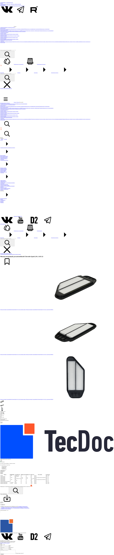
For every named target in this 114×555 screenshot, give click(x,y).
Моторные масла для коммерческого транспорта (32, 106)
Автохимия (2, 118)
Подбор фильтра (39, 64)
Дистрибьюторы (6, 5)
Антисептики (2, 183)
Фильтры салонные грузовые (4, 34)
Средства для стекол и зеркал (43, 41)
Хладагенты (24, 31)
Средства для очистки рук (86, 41)
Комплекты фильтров (9, 117)
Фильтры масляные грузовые (4, 39)
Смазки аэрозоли (3, 41)
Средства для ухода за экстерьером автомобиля (24, 41)
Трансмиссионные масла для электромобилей (46, 30)
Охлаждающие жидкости (11, 31)
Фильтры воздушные (3, 112)
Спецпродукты (14, 41)
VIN (10, 546)
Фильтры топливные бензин (4, 37)
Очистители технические (35, 41)
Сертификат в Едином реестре (22, 506)
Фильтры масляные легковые (13, 39)
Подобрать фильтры (9, 88)
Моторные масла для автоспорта (44, 106)
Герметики (64, 41)
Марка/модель (11, 547)
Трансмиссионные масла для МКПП (17, 30)
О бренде (1, 5)
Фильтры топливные (3, 36)
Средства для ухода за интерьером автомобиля (55, 41)
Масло (2, 139)
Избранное (15, 216)
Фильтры (5, 139)
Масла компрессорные (3, 31)
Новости (20, 5)
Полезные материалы (15, 5)
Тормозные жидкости (18, 31)
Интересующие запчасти (20, 553)
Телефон (10, 549)
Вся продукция (2, 42)
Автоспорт (44, 64)
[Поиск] (7, 54)
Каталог (15, 102)
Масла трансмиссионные (4, 107)
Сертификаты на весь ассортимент (5, 508)
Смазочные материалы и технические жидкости (7, 27)
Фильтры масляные (3, 38)
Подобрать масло (3, 88)
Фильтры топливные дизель (13, 37)
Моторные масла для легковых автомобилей (18, 106)
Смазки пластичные (9, 41)
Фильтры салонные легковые (13, 34)
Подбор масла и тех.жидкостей (18, 64)
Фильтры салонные (3, 33)
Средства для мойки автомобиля (77, 41)
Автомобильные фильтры (4, 32)
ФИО (10, 545)
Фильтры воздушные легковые (14, 35)
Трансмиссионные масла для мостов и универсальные (31, 30)
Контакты (23, 5)
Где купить (10, 5)
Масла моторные (3, 28)
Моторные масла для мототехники (5, 106)
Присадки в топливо (69, 41)
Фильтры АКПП (3, 117)
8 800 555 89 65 (19, 216)
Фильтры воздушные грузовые (5, 35)
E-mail (10, 548)
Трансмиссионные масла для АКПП (6, 30)
